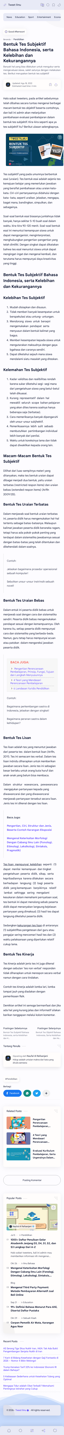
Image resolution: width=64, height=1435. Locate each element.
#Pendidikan (11, 1079)
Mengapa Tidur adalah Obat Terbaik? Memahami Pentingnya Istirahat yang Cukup (28, 1387)
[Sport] (31, 17)
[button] (42, 4)
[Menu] (32, 1430)
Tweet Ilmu (14, 5)
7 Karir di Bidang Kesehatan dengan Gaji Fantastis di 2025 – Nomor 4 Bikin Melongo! (30, 1359)
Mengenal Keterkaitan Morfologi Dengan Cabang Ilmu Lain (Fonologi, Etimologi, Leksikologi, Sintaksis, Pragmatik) (32, 1271)
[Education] (20, 17)
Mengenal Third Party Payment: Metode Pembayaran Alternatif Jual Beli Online (32, 1291)
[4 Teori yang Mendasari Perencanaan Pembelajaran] (18, 1138)
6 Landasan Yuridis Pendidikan (31, 688)
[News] (9, 17)
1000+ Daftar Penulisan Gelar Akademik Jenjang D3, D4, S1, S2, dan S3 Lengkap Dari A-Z (33, 1243)
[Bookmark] (53, 4)
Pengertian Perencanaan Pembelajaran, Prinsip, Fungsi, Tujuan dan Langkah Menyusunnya (32, 672)
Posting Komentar (32, 1180)
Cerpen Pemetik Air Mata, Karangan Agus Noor (32, 1324)
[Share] (43, 1430)
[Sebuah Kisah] (29, 1318)
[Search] (47, 4)
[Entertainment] (44, 17)
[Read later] (50, 84)
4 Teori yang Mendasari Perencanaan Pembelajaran (26, 682)
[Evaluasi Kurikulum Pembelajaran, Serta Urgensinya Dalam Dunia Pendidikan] (18, 1154)
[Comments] (55, 1430)
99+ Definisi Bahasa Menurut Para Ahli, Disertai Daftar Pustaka (34, 1308)
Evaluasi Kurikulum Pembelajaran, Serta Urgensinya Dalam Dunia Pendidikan (44, 1154)
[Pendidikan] (26, 1235)
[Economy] (58, 17)
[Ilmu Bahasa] (29, 1263)
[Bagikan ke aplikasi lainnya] (46, 1093)
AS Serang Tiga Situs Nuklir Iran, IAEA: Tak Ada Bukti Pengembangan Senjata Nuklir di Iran (30, 1350)
